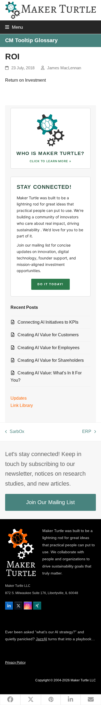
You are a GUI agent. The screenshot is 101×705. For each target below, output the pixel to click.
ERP (86, 432)
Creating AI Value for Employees (48, 347)
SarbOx (15, 432)
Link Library (22, 405)
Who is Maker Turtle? (50, 153)
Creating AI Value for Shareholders (51, 360)
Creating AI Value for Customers (48, 334)
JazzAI (41, 639)
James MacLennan (64, 68)
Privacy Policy (15, 662)
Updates (19, 398)
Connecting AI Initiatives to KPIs (48, 322)
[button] (14, 27)
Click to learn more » (50, 161)
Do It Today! (50, 284)
